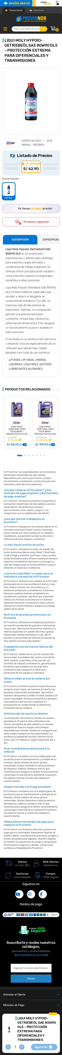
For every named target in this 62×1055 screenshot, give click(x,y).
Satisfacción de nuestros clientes (26, 713)
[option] (31, 101)
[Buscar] (43, 29)
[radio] (8, 191)
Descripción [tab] (20, 239)
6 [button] (40, 455)
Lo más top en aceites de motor (24, 544)
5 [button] (36, 455)
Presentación (10, 178)
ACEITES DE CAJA (31, 140)
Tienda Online (15, 10)
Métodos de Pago (13, 1005)
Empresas (38, 10)
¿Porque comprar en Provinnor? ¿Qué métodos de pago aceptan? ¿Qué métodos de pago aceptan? (31, 493)
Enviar (31, 978)
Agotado (40, 1047)
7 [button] (44, 455)
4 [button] (33, 455)
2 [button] (25, 455)
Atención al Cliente (14, 994)
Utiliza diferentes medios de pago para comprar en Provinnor (29, 823)
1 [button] (19, 455)
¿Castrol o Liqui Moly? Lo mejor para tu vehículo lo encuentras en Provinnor (28, 575)
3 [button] (29, 455)
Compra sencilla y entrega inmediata (27, 786)
